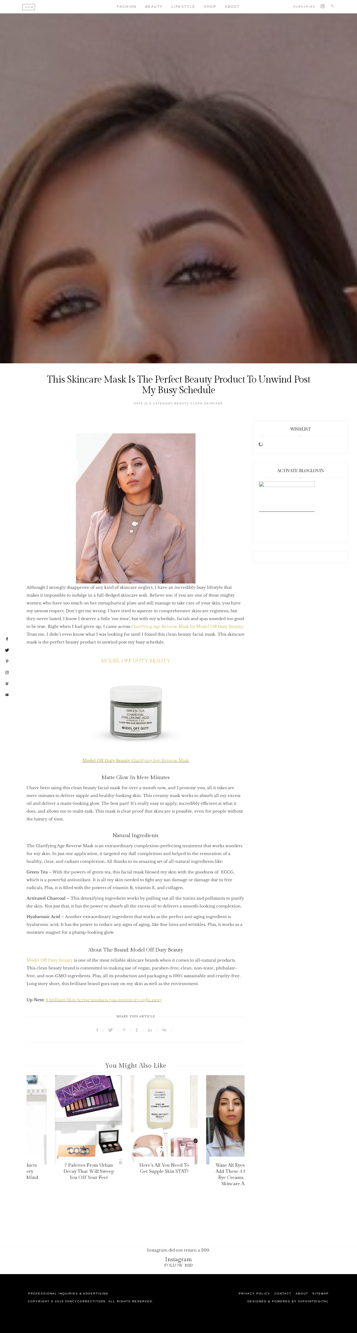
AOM (29, 7)
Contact (282, 1293)
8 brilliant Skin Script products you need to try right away (104, 999)
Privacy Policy (254, 1293)
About (232, 7)
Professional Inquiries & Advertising (68, 1293)
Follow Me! (178, 1265)
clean (196, 403)
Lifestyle (184, 7)
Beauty (154, 7)
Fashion (127, 7)
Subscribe (304, 6)
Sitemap (320, 1293)
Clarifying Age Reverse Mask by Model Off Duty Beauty (186, 626)
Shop (210, 7)
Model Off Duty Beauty (49, 960)
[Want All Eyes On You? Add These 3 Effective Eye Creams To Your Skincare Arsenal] (211, 1119)
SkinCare (213, 403)
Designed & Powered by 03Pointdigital (288, 1301)
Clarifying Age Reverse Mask (135, 760)
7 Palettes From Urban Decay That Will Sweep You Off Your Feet (60, 1171)
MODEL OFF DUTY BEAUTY (135, 661)
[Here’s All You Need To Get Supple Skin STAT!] (135, 1119)
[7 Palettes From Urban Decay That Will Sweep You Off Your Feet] (60, 1119)
